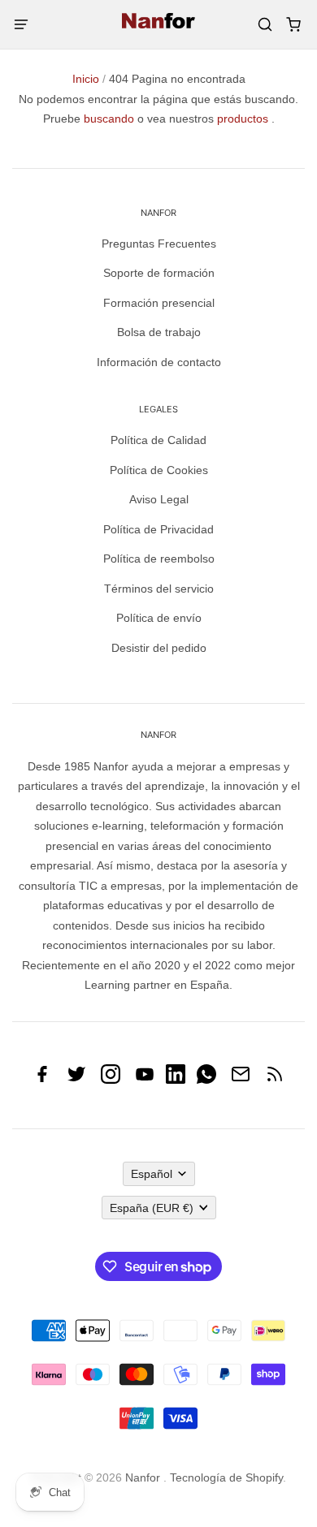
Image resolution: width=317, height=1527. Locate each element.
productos (242, 118)
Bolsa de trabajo (159, 332)
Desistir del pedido (158, 647)
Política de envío (159, 617)
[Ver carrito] (293, 24)
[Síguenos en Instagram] (110, 1079)
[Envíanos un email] (240, 1079)
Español (151, 1173)
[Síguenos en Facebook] (42, 1079)
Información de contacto (159, 362)
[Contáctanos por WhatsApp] (206, 1079)
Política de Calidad (158, 440)
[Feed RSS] (274, 1079)
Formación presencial (159, 302)
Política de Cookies (159, 470)
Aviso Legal (159, 499)
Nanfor (142, 1477)
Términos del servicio (159, 588)
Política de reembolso (159, 558)
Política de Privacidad (158, 529)
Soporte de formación (159, 272)
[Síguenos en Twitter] (76, 1079)
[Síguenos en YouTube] (144, 1079)
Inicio (85, 78)
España (151, 1207)
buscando (109, 118)
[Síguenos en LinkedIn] (175, 1079)
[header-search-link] (264, 24)
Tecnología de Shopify (226, 1477)
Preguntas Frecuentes (159, 243)
